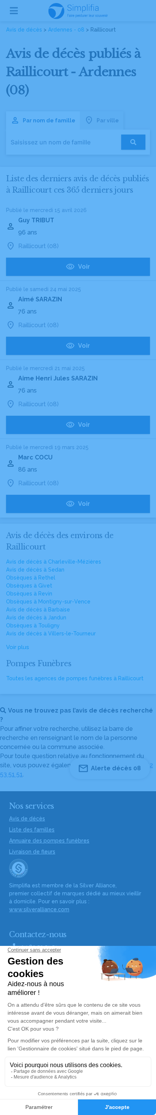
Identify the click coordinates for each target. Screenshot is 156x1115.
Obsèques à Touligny (33, 625)
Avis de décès (24, 30)
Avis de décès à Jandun (36, 618)
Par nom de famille (49, 120)
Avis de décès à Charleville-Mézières (53, 562)
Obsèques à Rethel (30, 578)
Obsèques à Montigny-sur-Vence (48, 602)
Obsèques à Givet (29, 586)
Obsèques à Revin (29, 594)
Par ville (108, 120)
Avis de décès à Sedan (35, 570)
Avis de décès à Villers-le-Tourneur (51, 633)
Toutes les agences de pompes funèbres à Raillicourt (75, 678)
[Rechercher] (133, 142)
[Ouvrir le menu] (14, 10)
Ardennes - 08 (66, 30)
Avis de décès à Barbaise (38, 610)
